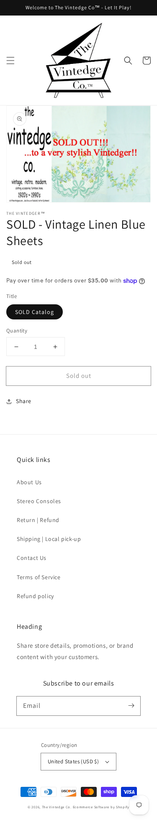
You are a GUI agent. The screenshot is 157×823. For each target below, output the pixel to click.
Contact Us (31, 558)
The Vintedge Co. (57, 807)
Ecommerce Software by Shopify (101, 807)
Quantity (16, 330)
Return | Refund (38, 520)
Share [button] (23, 401)
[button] (10, 60)
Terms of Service (39, 577)
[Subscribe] (131, 705)
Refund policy (35, 596)
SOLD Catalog (34, 312)
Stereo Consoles (39, 501)
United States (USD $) (73, 761)
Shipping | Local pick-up (49, 539)
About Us (29, 482)
